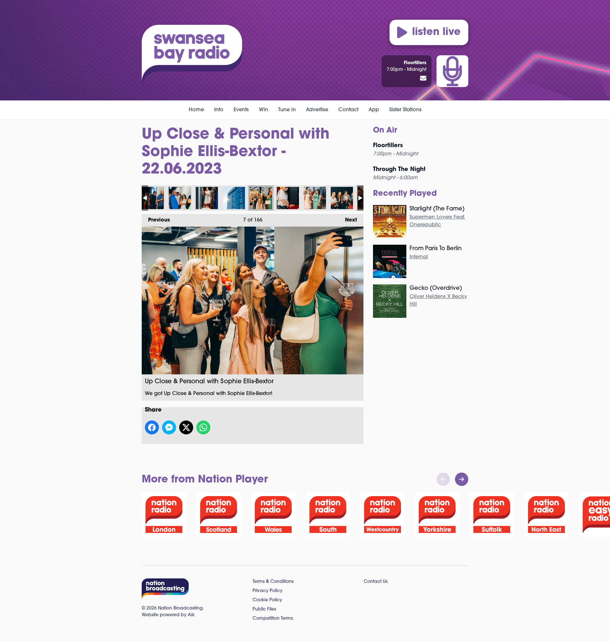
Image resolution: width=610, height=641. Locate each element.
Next (348, 220)
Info (218, 110)
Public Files (264, 609)
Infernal (419, 257)
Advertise (317, 110)
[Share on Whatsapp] (203, 427)
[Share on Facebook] (152, 427)
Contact (348, 110)
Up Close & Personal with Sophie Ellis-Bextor (153, 198)
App (374, 110)
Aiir (191, 615)
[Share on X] (186, 427)
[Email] (423, 79)
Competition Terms (273, 618)
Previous (156, 220)
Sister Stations (405, 110)
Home (196, 110)
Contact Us (376, 581)
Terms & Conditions (273, 581)
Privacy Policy (267, 591)
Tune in (287, 110)
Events (241, 110)
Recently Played (405, 194)
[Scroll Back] (443, 479)
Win (263, 110)
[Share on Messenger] (169, 427)
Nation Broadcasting (180, 608)
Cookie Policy (267, 600)
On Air (385, 130)
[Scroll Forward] (461, 479)
